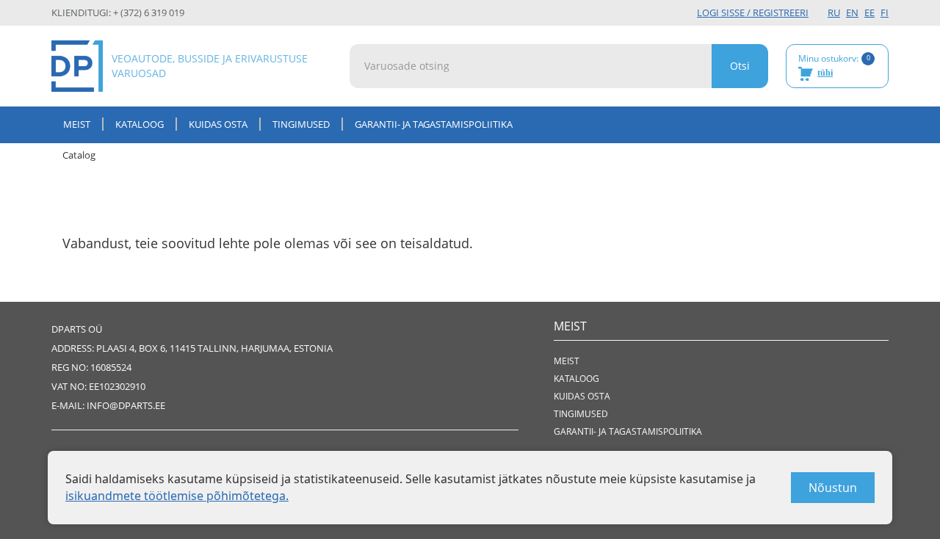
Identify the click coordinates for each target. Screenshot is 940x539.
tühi (825, 73)
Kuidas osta (218, 124)
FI (885, 12)
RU (834, 12)
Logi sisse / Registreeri (753, 12)
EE (869, 12)
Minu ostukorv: (834, 65)
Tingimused (301, 124)
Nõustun (833, 488)
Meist (76, 124)
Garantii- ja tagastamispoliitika (434, 124)
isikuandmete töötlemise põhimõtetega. (177, 496)
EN (852, 12)
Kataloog (139, 124)
